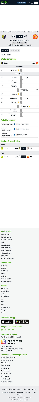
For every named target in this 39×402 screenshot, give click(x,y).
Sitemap (19, 395)
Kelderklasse (5, 376)
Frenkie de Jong (6, 248)
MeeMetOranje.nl (6, 381)
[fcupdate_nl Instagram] (5, 330)
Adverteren (12, 389)
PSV (2, 304)
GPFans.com (5, 365)
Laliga (3, 273)
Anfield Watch (5, 379)
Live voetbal (21, 2)
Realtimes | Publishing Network (19, 399)
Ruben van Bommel (7, 258)
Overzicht (5, 50)
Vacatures (27, 389)
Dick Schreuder (6, 250)
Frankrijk (18, 32)
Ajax (2, 294)
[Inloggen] (31, 3)
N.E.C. (3, 312)
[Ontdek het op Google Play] (22, 322)
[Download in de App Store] (7, 322)
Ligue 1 (3, 268)
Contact (19, 389)
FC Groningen (5, 307)
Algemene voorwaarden (8, 392)
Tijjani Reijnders (6, 253)
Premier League (6, 281)
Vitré (33, 63)
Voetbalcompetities (6, 32)
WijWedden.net (6, 373)
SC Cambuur (5, 291)
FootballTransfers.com (8, 357)
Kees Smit (4, 256)
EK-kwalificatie (6, 279)
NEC (2, 302)
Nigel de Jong (5, 234)
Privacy (34, 389)
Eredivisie (4, 265)
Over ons (4, 389)
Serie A (3, 276)
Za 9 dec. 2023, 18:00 (19, 43)
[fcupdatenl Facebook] (2, 329)
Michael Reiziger (6, 240)
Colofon (28, 392)
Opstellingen (15, 50)
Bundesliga (4, 271)
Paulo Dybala (5, 245)
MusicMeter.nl (5, 371)
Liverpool (4, 310)
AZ (2, 299)
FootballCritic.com (7, 360)
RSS (35, 392)
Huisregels (20, 392)
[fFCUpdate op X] (9, 329)
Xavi (2, 242)
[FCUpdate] (4, 2)
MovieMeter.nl (5, 368)
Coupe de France (29, 32)
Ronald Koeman (6, 237)
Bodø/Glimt (5, 296)
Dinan (6, 63)
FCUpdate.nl (5, 363)
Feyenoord (4, 288)
